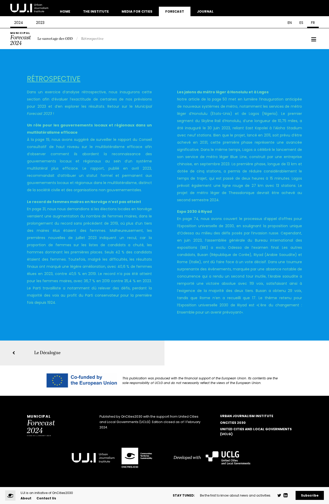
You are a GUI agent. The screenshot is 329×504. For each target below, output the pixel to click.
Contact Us (46, 498)
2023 (40, 22)
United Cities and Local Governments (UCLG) (256, 431)
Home (65, 11)
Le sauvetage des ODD (55, 38)
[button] (313, 39)
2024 (18, 22)
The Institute (96, 11)
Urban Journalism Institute (246, 416)
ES (301, 22)
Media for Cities (137, 11)
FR (313, 22)
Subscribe (309, 495)
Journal (205, 11)
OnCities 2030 (233, 422)
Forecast (174, 11)
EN (290, 22)
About (26, 498)
